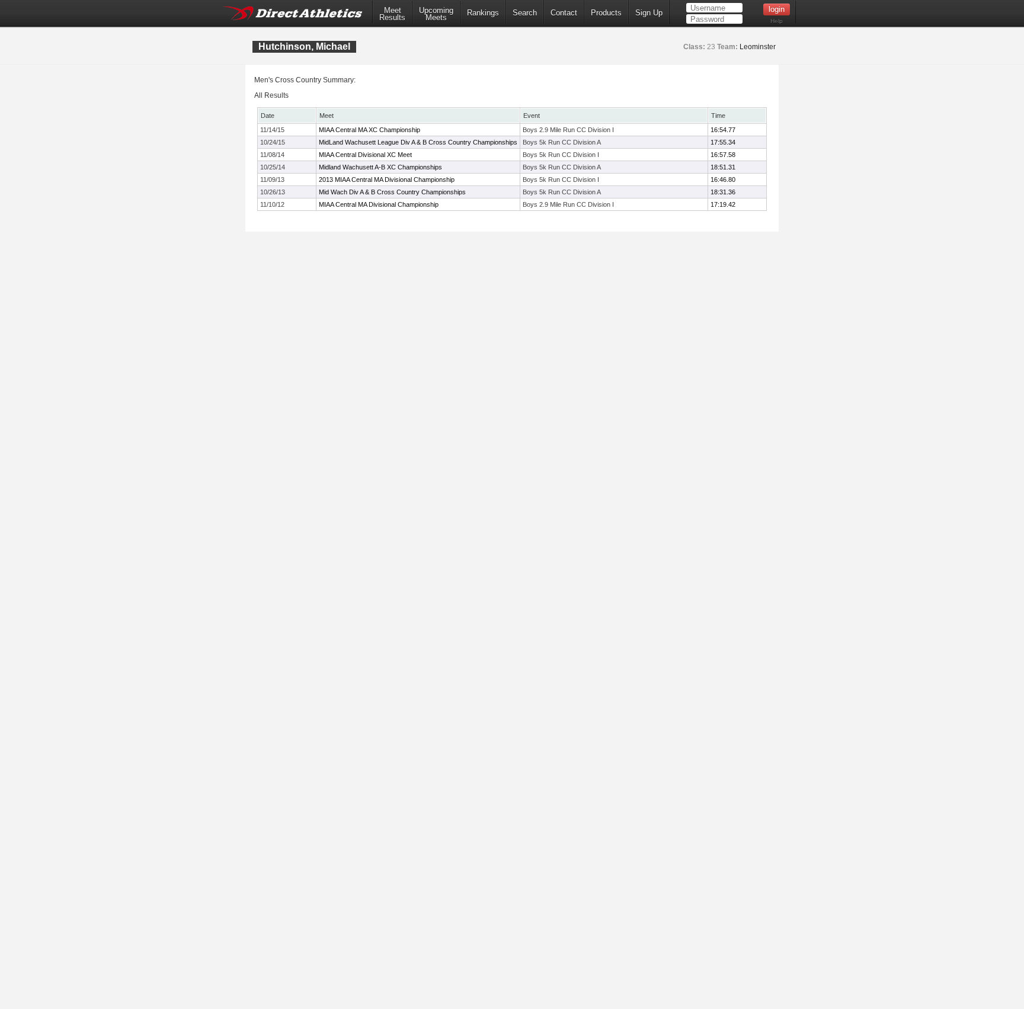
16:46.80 (723, 179)
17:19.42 (723, 204)
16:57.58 (723, 154)
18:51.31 (723, 167)
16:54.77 (723, 129)
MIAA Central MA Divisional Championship (379, 204)
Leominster (758, 47)
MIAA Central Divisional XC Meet (365, 154)
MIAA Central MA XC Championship (369, 129)
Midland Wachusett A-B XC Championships (380, 167)
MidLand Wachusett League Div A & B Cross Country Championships (418, 142)
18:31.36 (723, 192)
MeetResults (392, 14)
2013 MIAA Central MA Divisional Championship (387, 179)
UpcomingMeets (436, 14)
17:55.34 (723, 142)
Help (776, 21)
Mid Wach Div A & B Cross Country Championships (392, 192)
